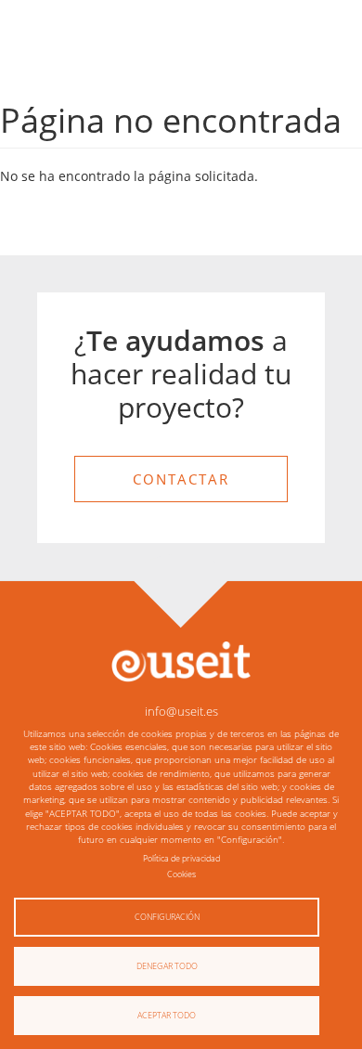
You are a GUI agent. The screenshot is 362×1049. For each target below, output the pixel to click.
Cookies (181, 874)
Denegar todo (167, 966)
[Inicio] (181, 660)
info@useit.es (181, 711)
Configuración (167, 917)
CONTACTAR (181, 479)
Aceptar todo (166, 1015)
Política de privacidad (181, 858)
